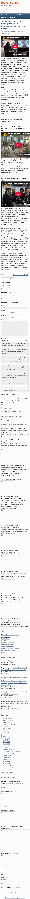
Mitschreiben (5, 15)
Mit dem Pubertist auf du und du (10, 635)
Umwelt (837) (7, 757)
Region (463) (6, 746)
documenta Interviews (7, 642)
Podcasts (4, 652)
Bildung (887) (7, 718)
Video (8, 278)
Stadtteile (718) (7, 749)
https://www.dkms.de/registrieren (10, 469)
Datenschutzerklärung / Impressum (15, 898)
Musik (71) (6, 740)
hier (8, 420)
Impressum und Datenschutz (9, 17)
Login (12, 15)
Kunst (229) (6, 732)
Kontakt (19, 15)
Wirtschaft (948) (7, 765)
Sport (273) (6, 747)
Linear (14, 295)
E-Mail (3, 310)
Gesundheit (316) (8, 726)
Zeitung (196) (7, 769)
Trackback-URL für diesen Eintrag (9, 285)
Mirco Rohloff (12, 31)
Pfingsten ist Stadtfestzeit (15, 661)
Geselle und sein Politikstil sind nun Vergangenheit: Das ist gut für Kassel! (14, 703)
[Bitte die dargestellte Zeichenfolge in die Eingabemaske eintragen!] (15, 381)
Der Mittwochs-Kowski (7, 641)
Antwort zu (4, 338)
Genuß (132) (6, 722)
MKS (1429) (6, 738)
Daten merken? (7, 408)
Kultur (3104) (6, 730)
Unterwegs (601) (7, 759)
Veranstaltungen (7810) (9, 761)
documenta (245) (8, 720)
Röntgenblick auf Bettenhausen (10, 648)
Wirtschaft (12, 278)
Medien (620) (6, 736)
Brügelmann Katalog (22, 109)
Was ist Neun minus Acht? (8, 394)
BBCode (4, 390)
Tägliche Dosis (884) (9, 753)
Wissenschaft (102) (8, 767)
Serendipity (9, 892)
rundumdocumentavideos (8, 650)
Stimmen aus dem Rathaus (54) (12, 751)
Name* (3, 305)
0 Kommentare (19, 278)
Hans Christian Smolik (15, 105)
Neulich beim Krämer (7, 644)
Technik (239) (7, 755)
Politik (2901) (6, 744)
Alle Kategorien (9, 772)
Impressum (4, 877)
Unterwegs (3, 278)
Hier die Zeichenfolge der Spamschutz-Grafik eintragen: (14, 383)
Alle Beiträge (19, 783)
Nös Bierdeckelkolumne (8, 646)
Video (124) (6, 763)
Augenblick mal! (5, 637)
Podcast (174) (7, 742)
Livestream (17, 887)
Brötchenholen (5, 639)
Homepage (4, 315)
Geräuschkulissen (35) (9, 724)
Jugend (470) (6, 728)
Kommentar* (4, 320)
